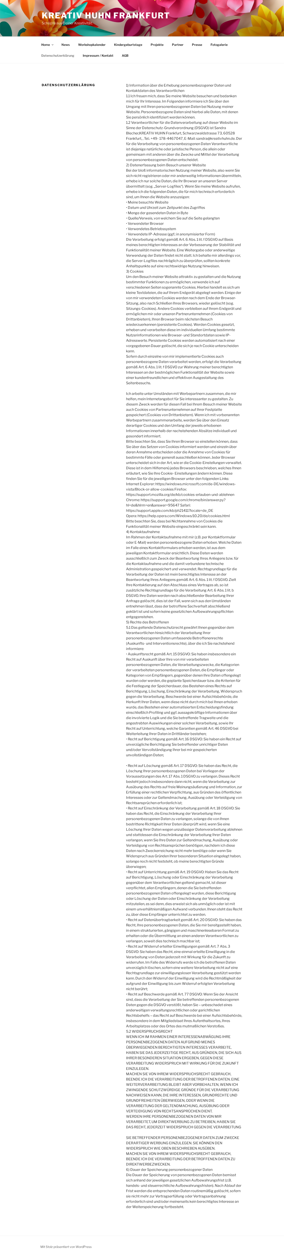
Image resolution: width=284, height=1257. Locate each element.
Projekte (157, 45)
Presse (197, 45)
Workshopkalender (92, 45)
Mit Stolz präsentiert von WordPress (66, 1247)
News (65, 45)
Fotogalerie (219, 45)
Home (45, 45)
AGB (125, 55)
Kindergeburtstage (128, 45)
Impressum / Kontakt (98, 55)
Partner (177, 45)
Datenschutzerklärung (57, 55)
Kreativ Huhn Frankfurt (106, 15)
